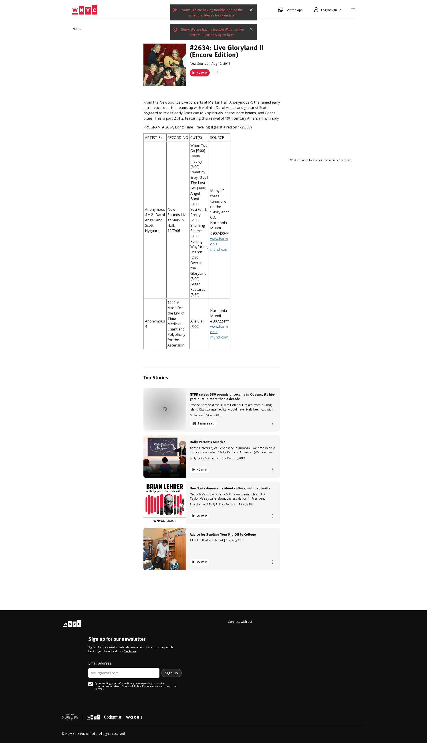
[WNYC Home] (84, 10)
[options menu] (217, 72)
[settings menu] (353, 10)
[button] (211, 409)
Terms (99, 688)
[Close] (251, 10)
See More (130, 651)
